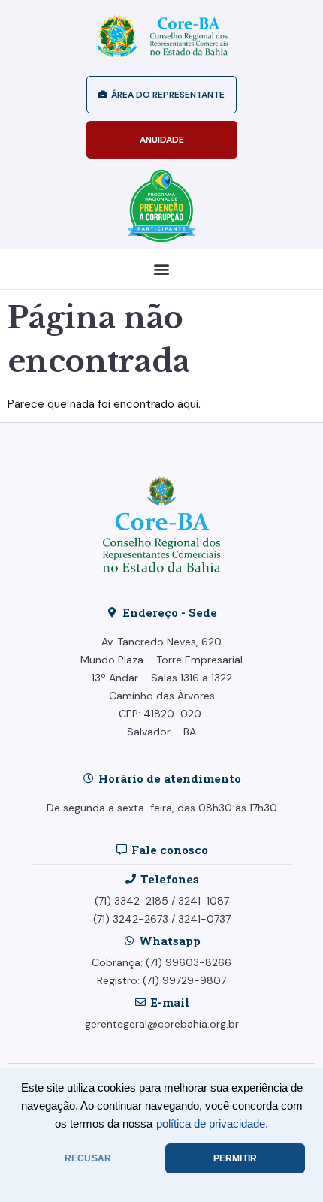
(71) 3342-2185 (131, 901)
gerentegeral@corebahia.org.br (162, 1024)
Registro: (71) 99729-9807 (161, 980)
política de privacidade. (212, 1124)
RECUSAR (88, 1158)
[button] (161, 269)
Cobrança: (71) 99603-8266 (161, 962)
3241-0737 (204, 919)
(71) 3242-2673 (130, 919)
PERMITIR (235, 1158)
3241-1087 (203, 901)
